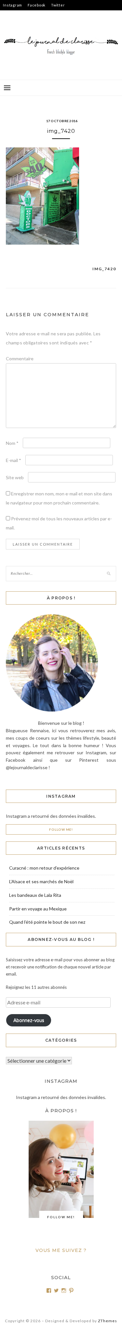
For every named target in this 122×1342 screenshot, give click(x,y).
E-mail (13, 460)
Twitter (58, 5)
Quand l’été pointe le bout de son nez (47, 922)
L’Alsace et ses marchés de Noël (41, 881)
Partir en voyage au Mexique (38, 908)
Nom (12, 443)
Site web (15, 477)
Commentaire (20, 358)
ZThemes (107, 1320)
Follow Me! (61, 829)
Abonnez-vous (28, 1020)
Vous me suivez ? (61, 1250)
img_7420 (104, 268)
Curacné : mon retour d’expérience (44, 868)
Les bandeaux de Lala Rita (35, 895)
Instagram (12, 5)
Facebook (37, 5)
